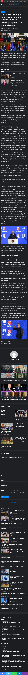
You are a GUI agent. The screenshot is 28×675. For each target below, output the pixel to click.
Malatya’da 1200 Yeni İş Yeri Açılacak (10, 507)
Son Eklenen (14, 502)
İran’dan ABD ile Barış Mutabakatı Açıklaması (12, 604)
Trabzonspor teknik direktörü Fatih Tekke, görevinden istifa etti (11, 545)
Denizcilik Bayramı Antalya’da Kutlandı (11, 523)
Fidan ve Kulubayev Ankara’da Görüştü (19, 418)
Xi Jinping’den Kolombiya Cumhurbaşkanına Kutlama (5, 412)
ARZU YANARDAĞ (6, 28)
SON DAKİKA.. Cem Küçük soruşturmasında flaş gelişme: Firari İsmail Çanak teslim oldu (17, 82)
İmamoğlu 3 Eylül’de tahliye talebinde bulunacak (16, 599)
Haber (8, 9)
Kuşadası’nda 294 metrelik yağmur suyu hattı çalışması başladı (20, 425)
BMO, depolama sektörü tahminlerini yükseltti (12, 566)
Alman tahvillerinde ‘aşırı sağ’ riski (9, 608)
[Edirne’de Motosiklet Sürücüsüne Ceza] (5, 75)
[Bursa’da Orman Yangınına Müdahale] (7, 440)
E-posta (3, 480)
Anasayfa (4, 9)
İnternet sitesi (4, 485)
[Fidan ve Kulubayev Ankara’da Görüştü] (21, 413)
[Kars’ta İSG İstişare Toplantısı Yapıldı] (7, 426)
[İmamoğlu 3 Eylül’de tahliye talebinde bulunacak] (5, 600)
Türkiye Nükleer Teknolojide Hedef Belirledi (17, 570)
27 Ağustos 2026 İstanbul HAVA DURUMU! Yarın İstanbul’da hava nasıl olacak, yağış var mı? (20, 440)
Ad (2, 475)
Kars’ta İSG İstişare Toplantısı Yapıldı (6, 432)
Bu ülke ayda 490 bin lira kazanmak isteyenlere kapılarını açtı (18, 551)
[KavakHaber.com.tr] (14, 4)
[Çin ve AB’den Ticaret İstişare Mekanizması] (5, 578)
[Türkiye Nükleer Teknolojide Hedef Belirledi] (5, 572)
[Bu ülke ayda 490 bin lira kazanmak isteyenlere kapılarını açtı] (5, 551)
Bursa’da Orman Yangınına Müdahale (6, 445)
